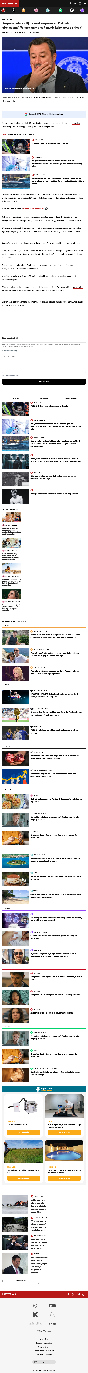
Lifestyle (41, 10)
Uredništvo (44, 1339)
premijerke (70, 228)
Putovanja (53, 10)
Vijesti (7, 10)
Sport (17, 10)
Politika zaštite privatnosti (44, 1351)
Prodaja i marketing (44, 1343)
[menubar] (80, 3)
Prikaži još (21, 1281)
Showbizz (29, 10)
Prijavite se (44, 381)
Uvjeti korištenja (44, 1347)
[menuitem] (80, 3)
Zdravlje (65, 10)
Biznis (76, 10)
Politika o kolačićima (44, 1355)
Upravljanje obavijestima (45, 1362)
